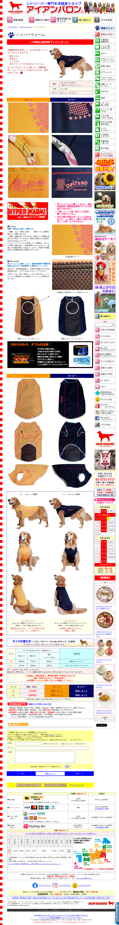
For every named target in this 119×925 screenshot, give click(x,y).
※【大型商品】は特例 (102, 808)
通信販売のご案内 (25, 897)
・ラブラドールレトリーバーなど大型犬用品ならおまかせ (61, 915)
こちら (51, 734)
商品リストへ (50, 773)
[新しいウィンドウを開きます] (61, 22)
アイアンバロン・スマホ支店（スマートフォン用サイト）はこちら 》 (61, 910)
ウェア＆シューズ (25, 27)
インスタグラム (65, 885)
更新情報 (15, 897)
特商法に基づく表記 (103, 897)
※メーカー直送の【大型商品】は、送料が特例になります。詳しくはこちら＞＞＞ (35, 864)
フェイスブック (45, 885)
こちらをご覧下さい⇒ (85, 878)
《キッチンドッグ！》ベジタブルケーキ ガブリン (104, 669)
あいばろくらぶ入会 (59, 897)
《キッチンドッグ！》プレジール (104, 644)
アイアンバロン (12, 27)
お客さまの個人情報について (42, 897)
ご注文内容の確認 (89, 897)
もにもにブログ (85, 885)
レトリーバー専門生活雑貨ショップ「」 (61, 917)
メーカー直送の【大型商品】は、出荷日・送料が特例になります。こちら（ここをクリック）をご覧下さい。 (61, 833)
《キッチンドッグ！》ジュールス (104, 618)
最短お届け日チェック (75, 897)
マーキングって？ (77, 785)
